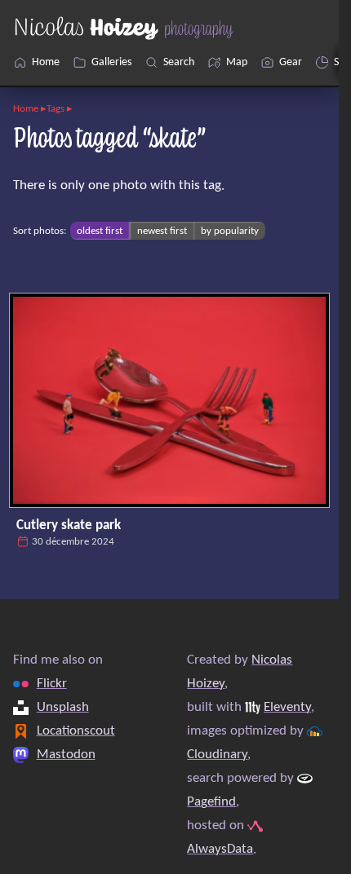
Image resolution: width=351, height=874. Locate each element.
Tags (55, 109)
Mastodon (66, 754)
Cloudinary (217, 754)
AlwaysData (220, 849)
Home (25, 109)
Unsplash (63, 707)
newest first (162, 231)
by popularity (230, 231)
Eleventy (287, 707)
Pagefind (211, 802)
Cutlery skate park (68, 525)
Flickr (52, 684)
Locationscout (76, 731)
